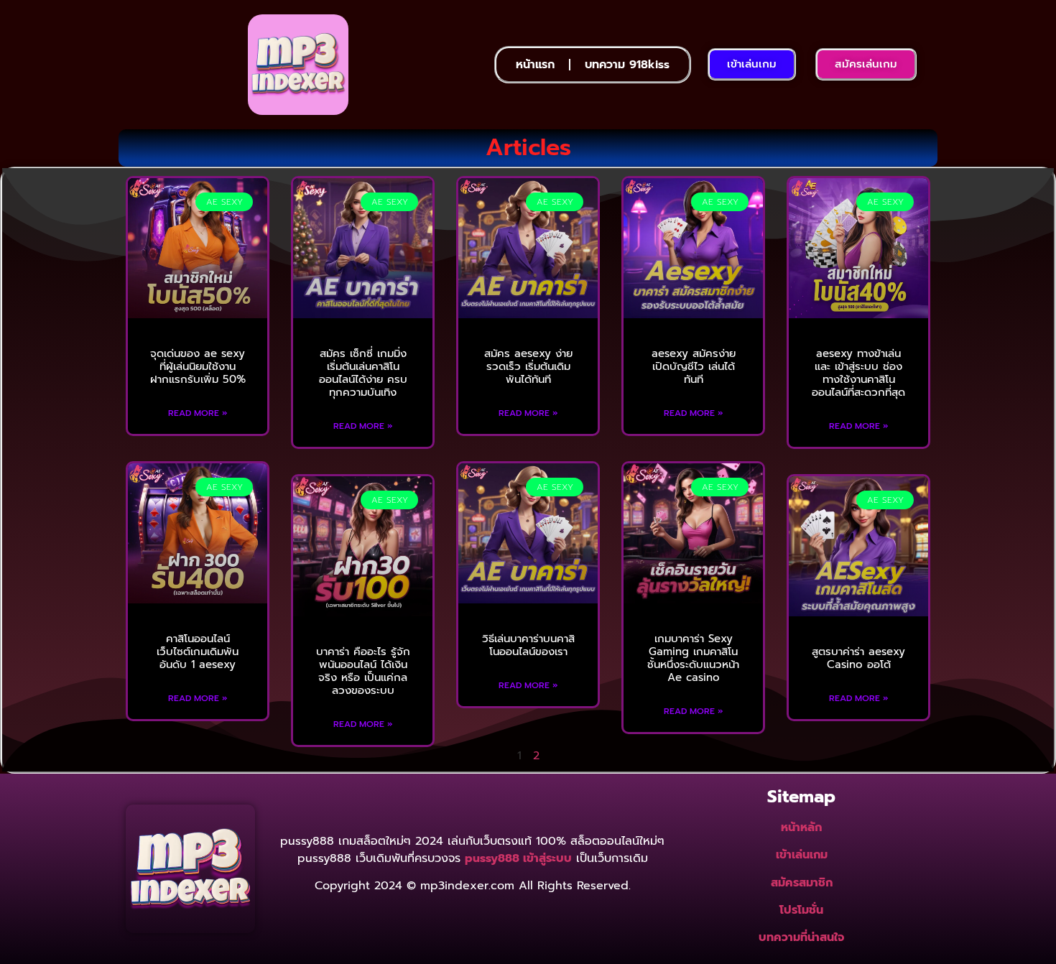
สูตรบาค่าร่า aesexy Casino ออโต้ (858, 658)
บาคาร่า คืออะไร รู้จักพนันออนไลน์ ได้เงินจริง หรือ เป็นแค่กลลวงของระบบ (363, 671)
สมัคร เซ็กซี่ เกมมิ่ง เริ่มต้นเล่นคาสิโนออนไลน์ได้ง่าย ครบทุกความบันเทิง (363, 373)
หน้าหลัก (801, 827)
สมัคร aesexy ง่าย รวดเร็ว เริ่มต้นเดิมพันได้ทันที (528, 366)
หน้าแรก (535, 64)
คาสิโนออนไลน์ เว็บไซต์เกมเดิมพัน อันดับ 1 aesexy (197, 651)
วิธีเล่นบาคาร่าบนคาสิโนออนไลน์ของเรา (528, 645)
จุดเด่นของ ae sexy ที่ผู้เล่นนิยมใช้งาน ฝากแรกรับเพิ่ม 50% (198, 366)
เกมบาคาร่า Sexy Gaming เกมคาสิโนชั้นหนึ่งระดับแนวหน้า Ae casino (693, 658)
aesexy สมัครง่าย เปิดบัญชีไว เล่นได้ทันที (694, 366)
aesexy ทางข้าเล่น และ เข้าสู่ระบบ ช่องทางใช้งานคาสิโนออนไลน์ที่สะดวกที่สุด (858, 373)
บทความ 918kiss (627, 64)
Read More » (198, 413)
